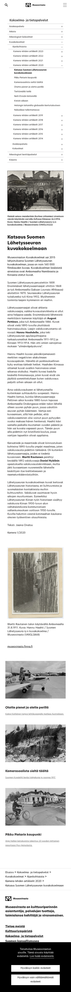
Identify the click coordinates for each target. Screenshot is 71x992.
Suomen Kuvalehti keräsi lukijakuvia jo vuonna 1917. (30, 778)
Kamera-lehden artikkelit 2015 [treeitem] (28, 134)
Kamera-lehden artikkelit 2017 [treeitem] (28, 125)
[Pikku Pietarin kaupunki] (35, 807)
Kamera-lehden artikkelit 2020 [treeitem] (28, 65)
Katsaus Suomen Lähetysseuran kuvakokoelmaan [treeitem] (30, 71)
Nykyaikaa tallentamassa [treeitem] (26, 110)
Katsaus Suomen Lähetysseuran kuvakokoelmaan (34, 886)
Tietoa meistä (15, 926)
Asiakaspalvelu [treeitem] (16, 27)
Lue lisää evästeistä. (42, 956)
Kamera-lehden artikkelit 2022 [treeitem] (28, 56)
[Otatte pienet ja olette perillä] (35, 680)
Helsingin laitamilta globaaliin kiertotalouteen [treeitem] (37, 106)
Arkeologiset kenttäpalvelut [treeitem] (23, 155)
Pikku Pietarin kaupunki (23, 834)
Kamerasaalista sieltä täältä (26, 771)
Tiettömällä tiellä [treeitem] (22, 92)
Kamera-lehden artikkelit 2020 (23, 881)
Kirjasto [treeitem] (13, 160)
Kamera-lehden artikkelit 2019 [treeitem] (28, 116)
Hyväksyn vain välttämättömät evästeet (35, 979)
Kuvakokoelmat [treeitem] (17, 42)
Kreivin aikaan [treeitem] (21, 101)
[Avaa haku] (6, 5)
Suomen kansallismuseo (22, 941)
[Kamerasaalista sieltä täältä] (35, 743)
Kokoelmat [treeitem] (17, 149)
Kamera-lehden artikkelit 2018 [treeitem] (28, 120)
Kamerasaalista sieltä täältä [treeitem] (28, 82)
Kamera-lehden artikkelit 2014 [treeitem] (28, 139)
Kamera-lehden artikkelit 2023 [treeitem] (28, 51)
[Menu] (65, 5)
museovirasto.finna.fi (20, 646)
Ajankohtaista (35, 877)
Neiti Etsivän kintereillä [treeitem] (25, 96)
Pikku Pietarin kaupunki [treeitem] (25, 78)
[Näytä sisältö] (58, 25)
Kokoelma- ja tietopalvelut (28, 20)
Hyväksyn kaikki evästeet (35, 968)
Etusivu (9, 872)
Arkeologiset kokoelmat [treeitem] (21, 37)
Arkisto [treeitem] (12, 32)
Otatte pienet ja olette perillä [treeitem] (29, 87)
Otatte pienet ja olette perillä (27, 707)
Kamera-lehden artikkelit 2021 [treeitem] (28, 61)
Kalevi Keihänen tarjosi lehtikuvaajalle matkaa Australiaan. (34, 714)
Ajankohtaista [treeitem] (19, 47)
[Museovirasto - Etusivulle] (35, 5)
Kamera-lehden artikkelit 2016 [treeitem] (28, 129)
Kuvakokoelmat (14, 877)
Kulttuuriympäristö (18, 931)
